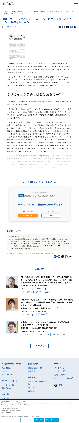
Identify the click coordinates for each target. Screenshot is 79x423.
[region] (39, 411)
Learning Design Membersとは (39, 382)
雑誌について (7, 375)
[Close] (76, 402)
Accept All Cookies (51, 420)
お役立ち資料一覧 (35, 368)
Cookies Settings (26, 420)
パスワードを (63, 378)
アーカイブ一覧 (8, 385)
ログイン (51, 215)
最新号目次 (6, 368)
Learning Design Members (14, 11)
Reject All (39, 420)
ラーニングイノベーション (12, 27)
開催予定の (10, 388)
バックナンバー (8, 371)
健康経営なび (33, 371)
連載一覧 (5, 398)
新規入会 (31, 387)
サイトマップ (59, 368)
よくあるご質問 (60, 371)
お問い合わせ (59, 375)
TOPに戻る (39, 346)
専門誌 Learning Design (36, 11)
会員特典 (31, 391)
